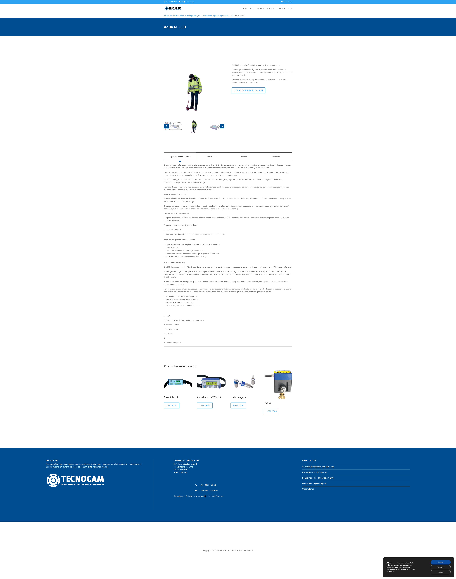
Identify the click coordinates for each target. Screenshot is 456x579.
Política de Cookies (215, 496)
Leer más (171, 405)
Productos (247, 8)
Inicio (166, 15)
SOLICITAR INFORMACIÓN (248, 90)
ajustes (391, 571)
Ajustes (440, 572)
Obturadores (308, 489)
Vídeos (244, 157)
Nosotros (270, 8)
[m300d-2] (194, 91)
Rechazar (440, 567)
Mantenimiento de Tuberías (314, 472)
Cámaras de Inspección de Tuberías (318, 466)
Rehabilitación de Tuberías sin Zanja (318, 478)
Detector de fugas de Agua (189, 15)
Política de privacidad (195, 496)
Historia (260, 8)
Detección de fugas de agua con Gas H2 (217, 15)
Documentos (212, 157)
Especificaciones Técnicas (179, 157)
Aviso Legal (179, 496)
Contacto (281, 8)
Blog (290, 8)
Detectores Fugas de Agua (314, 483)
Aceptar (441, 562)
